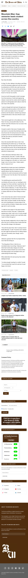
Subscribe (5, 476)
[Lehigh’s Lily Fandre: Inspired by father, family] (14, 285)
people (11, 270)
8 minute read (5, 270)
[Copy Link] (14, 26)
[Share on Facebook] (2, 26)
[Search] (26, 2)
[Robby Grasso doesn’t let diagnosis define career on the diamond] (14, 305)
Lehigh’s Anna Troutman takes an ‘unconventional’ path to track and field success (11, 338)
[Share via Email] (11, 26)
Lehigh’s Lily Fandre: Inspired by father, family (13, 295)
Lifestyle (4, 10)
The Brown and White (13, 572)
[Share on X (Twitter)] (5, 26)
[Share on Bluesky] (8, 26)
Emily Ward (5, 21)
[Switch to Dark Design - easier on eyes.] (24, 2)
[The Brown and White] (13, 2)
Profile (16, 270)
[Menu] (2, 2)
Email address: (4, 405)
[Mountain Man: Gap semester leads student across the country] (14, 35)
